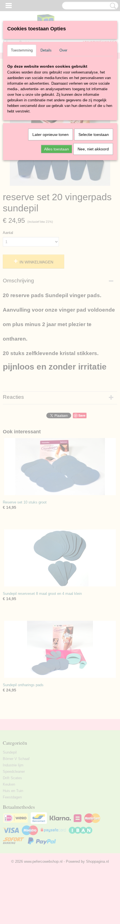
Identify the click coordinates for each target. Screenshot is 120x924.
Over (63, 50)
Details (46, 50)
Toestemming (22, 50)
